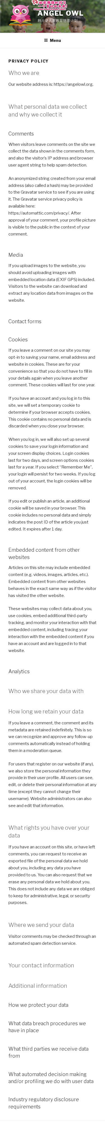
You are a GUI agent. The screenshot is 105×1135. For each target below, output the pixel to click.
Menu (55, 40)
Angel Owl (61, 13)
